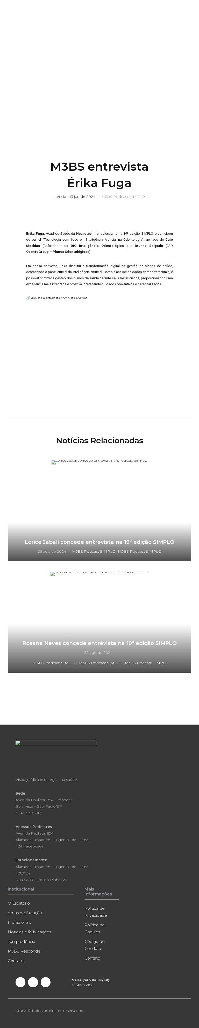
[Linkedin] (33, 982)
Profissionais (19, 922)
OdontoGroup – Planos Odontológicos (57, 252)
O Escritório (19, 903)
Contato (16, 960)
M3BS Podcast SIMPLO (123, 196)
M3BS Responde (24, 951)
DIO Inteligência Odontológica (98, 246)
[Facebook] (20, 982)
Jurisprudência (21, 941)
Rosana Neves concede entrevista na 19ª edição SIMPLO (99, 643)
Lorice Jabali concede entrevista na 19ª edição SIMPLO (99, 542)
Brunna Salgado (149, 246)
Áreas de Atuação (25, 912)
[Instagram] (46, 982)
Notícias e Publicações (29, 931)
